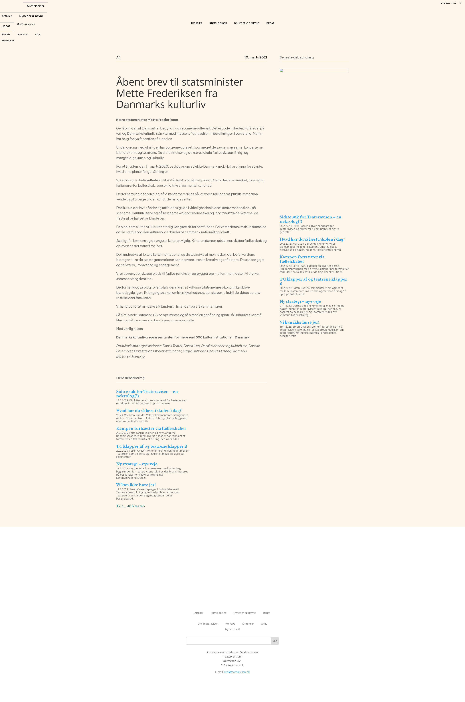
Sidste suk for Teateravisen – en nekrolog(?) (147, 393)
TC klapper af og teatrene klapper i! (151, 446)
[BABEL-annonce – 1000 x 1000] (314, 71)
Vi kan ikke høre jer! (136, 485)
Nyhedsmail (8, 40)
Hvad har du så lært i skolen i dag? (148, 411)
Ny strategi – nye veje (136, 464)
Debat (6, 26)
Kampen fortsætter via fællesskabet (151, 428)
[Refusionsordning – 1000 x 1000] (314, 207)
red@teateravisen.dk (237, 672)
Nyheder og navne (246, 23)
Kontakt (6, 34)
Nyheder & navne (31, 16)
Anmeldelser (35, 6)
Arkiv (37, 34)
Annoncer (22, 34)
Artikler (7, 16)
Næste (137, 506)
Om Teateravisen (26, 24)
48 (129, 506)
